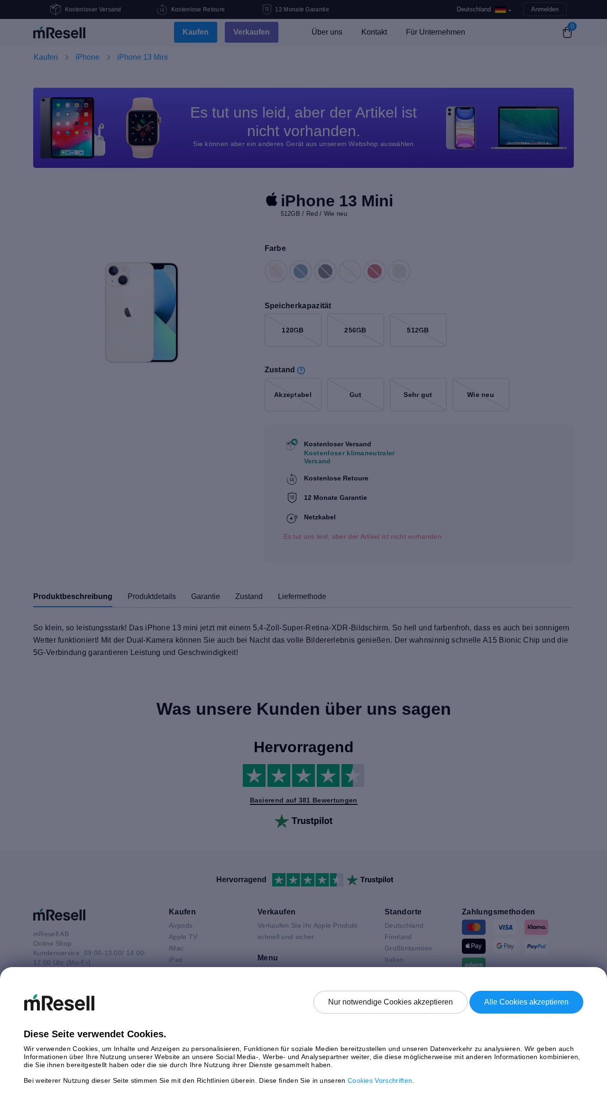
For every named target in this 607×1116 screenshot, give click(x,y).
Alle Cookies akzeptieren (526, 1002)
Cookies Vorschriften (380, 1080)
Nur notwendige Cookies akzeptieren (390, 1002)
